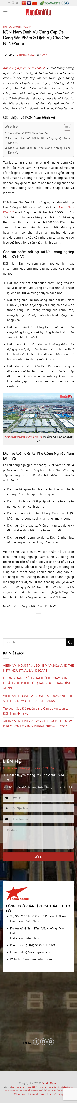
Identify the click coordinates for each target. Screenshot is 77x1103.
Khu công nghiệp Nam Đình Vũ (23, 436)
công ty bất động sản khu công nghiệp (40, 1087)
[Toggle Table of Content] (65, 127)
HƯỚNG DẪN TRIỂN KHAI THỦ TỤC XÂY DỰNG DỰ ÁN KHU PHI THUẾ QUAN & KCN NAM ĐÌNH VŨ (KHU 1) (37, 683)
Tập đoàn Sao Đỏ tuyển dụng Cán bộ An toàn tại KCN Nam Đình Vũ (36, 711)
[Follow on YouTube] (17, 3)
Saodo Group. (50, 1083)
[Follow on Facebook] (9, 3)
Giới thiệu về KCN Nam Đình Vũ (28, 133)
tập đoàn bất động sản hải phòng (58, 1090)
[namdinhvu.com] (38, 13)
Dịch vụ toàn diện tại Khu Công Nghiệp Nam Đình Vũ (39, 150)
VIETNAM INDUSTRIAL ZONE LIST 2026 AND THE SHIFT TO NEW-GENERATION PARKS (38, 698)
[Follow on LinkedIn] (13, 3)
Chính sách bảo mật (26, 1094)
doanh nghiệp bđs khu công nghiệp (30, 1090)
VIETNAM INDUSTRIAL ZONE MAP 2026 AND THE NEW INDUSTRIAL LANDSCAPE (38, 668)
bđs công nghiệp (17, 1087)
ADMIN (43, 54)
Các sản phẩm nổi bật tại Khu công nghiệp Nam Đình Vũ (39, 140)
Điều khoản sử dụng (51, 1094)
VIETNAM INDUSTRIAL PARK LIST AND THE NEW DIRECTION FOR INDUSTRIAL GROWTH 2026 (37, 723)
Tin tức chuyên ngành (17, 26)
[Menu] (5, 13)
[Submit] (70, 642)
